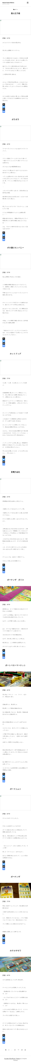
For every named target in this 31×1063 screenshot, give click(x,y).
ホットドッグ (15, 353)
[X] (15, 104)
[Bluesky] (15, 107)
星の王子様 (15, 13)
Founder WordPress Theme (12, 1058)
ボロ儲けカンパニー (15, 247)
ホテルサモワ (15, 950)
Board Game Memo (8, 2)
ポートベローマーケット (15, 665)
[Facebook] (15, 111)
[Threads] (15, 109)
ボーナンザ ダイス (15, 579)
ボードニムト (15, 789)
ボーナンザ (15, 876)
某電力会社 (15, 472)
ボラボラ (15, 119)
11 (15, 1050)
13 (21, 1050)
